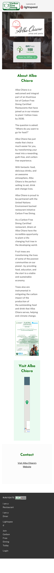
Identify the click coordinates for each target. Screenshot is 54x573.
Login (5, 551)
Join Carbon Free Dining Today (6, 538)
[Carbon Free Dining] (20, 9)
